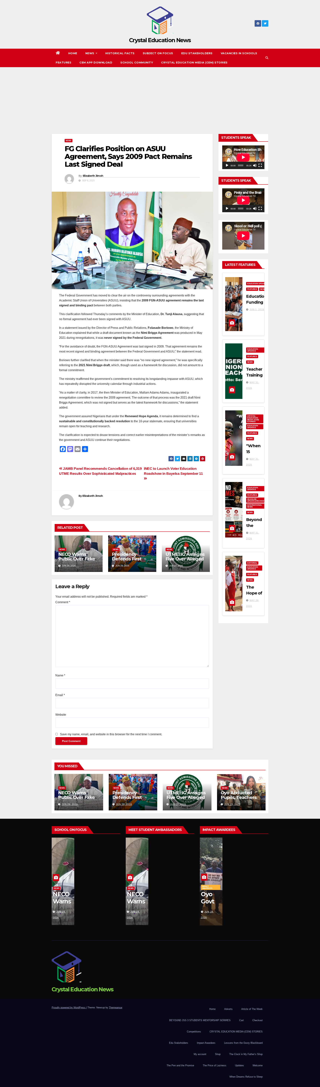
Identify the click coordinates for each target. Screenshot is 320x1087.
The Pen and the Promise (180, 1065)
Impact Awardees (207, 887)
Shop (218, 1054)
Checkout (257, 1020)
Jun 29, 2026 (70, 804)
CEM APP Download (95, 62)
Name (60, 675)
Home (72, 53)
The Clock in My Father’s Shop (246, 1054)
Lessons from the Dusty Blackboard (243, 1042)
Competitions (194, 1031)
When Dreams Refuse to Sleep (246, 1076)
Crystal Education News (160, 40)
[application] (243, 157)
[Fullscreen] (260, 165)
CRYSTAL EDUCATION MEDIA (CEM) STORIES (194, 62)
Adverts (228, 1009)
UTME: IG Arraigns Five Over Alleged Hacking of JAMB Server (185, 561)
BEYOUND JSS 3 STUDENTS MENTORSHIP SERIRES (200, 1020)
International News (254, 506)
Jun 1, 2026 (257, 309)
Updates (239, 1065)
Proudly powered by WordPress (69, 1007)
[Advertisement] (160, 95)
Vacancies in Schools (239, 53)
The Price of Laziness (214, 1065)
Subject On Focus (158, 53)
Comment (62, 602)
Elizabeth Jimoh (93, 175)
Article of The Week (252, 1009)
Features (63, 62)
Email (60, 695)
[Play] (227, 165)
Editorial (252, 563)
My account (200, 1054)
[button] (266, 57)
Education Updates (257, 284)
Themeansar (115, 1007)
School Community (136, 62)
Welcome (258, 1065)
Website (60, 714)
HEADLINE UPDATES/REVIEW (255, 500)
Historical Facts (120, 53)
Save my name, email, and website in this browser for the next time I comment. (111, 734)
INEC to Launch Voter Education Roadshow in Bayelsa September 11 (173, 471)
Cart (241, 1020)
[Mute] (255, 165)
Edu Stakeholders (197, 53)
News (90, 53)
